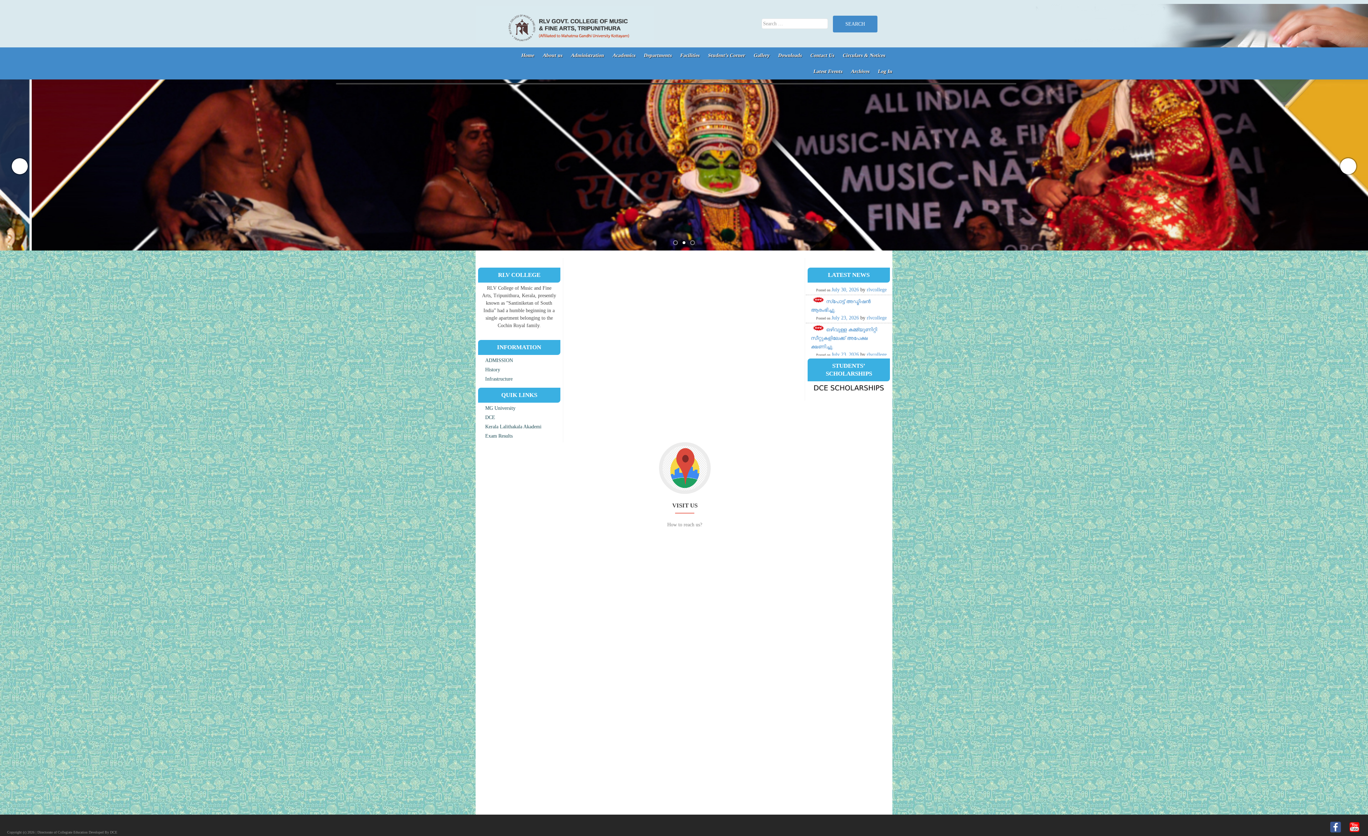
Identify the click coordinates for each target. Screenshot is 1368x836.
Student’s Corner (727, 55)
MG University (500, 408)
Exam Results (499, 436)
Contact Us (822, 55)
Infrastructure (499, 379)
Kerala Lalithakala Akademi (513, 426)
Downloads (790, 55)
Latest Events (828, 71)
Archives (860, 71)
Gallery (762, 55)
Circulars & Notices (864, 55)
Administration (588, 55)
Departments (658, 55)
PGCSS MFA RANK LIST (853, 349)
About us (553, 55)
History (492, 369)
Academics (624, 55)
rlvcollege (877, 310)
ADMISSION (499, 360)
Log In (885, 71)
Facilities (690, 55)
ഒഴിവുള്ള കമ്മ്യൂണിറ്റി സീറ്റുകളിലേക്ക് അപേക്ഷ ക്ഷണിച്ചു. (844, 293)
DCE (490, 417)
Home (528, 55)
